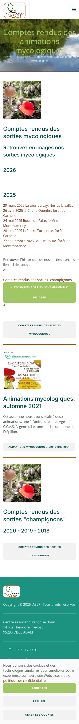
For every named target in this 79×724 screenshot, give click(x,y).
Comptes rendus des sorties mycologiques (39, 329)
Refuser (39, 701)
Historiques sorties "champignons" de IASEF (40, 292)
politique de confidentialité (24, 680)
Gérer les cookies (39, 714)
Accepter (39, 688)
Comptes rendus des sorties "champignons (37, 280)
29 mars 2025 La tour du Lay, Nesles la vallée (38, 205)
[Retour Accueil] (14, 9)
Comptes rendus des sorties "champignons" (39, 551)
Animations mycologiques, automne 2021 (39, 446)
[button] (74, 9)
